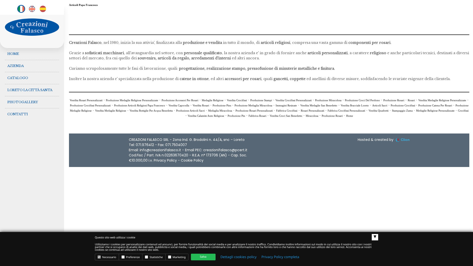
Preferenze (132, 257)
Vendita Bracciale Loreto (355, 105)
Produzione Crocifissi (403, 105)
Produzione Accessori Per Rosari (180, 100)
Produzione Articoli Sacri (190, 110)
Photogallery (22, 102)
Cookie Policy (192, 160)
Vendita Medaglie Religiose (110, 110)
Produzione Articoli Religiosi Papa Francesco (139, 105)
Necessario (108, 257)
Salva (203, 257)
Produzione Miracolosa (328, 100)
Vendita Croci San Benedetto (286, 115)
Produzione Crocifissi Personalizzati (90, 105)
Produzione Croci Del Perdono (362, 100)
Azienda (15, 66)
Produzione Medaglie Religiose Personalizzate (132, 100)
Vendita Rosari (201, 105)
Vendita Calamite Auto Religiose (206, 115)
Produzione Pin (236, 115)
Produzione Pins (222, 105)
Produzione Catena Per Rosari (435, 105)
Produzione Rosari (393, 100)
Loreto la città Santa (29, 90)
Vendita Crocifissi (237, 100)
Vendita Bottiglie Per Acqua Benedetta (151, 110)
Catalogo (17, 78)
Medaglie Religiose (212, 100)
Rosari (411, 100)
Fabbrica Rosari (257, 115)
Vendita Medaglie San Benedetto (318, 105)
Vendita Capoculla (179, 105)
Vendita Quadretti (379, 110)
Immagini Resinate (286, 105)
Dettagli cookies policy (238, 257)
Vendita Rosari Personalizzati (86, 100)
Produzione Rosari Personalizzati (254, 110)
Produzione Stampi (261, 100)
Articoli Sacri (379, 105)
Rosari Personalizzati (312, 110)
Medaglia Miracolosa (220, 110)
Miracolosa (312, 115)
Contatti (17, 114)
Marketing (179, 257)
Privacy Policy (165, 160)
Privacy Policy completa (280, 257)
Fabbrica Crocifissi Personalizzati (346, 110)
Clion (405, 140)
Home (13, 54)
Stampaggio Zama (402, 110)
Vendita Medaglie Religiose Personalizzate (442, 100)
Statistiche (156, 257)
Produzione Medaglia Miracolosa (253, 105)
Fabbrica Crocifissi (286, 110)
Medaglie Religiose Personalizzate (435, 110)
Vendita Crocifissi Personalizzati (293, 100)
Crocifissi (463, 110)
